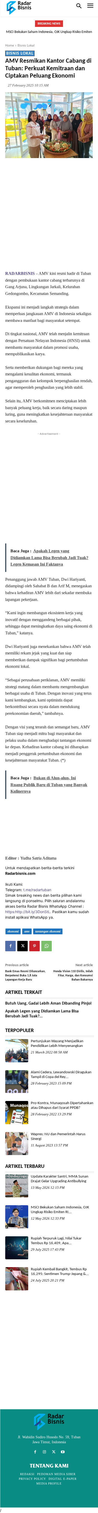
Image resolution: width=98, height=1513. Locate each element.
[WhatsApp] (46, 946)
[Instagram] (44, 1452)
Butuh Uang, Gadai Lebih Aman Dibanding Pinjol (48, 1003)
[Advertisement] (49, 214)
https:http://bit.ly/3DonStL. (28, 911)
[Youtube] (63, 1452)
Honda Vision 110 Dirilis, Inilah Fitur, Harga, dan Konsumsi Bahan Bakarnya (73, 976)
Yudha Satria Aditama (38, 858)
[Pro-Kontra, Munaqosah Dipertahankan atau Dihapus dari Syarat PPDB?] (16, 1112)
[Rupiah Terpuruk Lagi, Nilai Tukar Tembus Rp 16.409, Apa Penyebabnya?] (16, 1247)
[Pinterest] (34, 946)
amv (27, 931)
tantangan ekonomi (47, 931)
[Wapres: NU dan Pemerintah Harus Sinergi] (16, 1143)
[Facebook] (10, 946)
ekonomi (13, 931)
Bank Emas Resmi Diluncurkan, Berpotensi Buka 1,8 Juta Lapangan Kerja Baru (25, 976)
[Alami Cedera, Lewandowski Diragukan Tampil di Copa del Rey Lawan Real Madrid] (16, 1081)
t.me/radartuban (37, 890)
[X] (22, 946)
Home (9, 45)
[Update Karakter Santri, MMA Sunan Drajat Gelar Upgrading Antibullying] (16, 1185)
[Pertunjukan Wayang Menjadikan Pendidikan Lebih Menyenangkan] (16, 1050)
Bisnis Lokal (26, 45)
